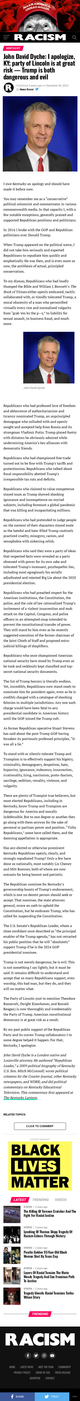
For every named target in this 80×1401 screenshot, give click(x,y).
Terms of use (43, 1372)
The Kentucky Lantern (20, 1097)
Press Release (62, 1372)
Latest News (26, 1367)
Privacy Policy (22, 1372)
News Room (26, 89)
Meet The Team (45, 1367)
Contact (50, 1378)
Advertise (35, 1378)
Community (64, 1367)
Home (12, 1367)
